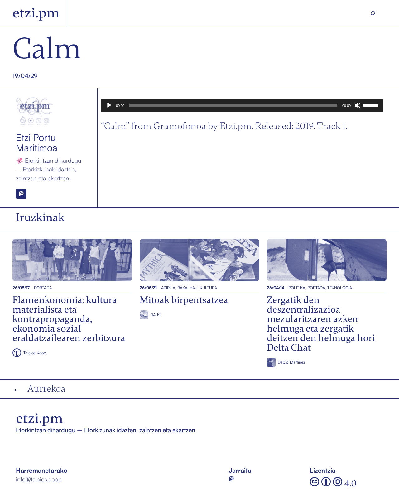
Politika (296, 287)
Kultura (208, 287)
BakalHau (187, 287)
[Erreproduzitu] (109, 105)
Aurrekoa (46, 388)
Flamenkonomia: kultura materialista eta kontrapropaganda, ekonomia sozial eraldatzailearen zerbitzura (69, 260)
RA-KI (156, 314)
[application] (242, 105)
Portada (43, 287)
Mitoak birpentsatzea (169, 260)
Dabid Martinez (291, 362)
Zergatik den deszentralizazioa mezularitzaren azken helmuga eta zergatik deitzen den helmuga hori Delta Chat (323, 260)
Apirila (168, 287)
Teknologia (339, 287)
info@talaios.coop (39, 479)
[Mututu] (357, 105)
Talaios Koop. (35, 352)
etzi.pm (36, 13)
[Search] (373, 13)
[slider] (371, 104)
